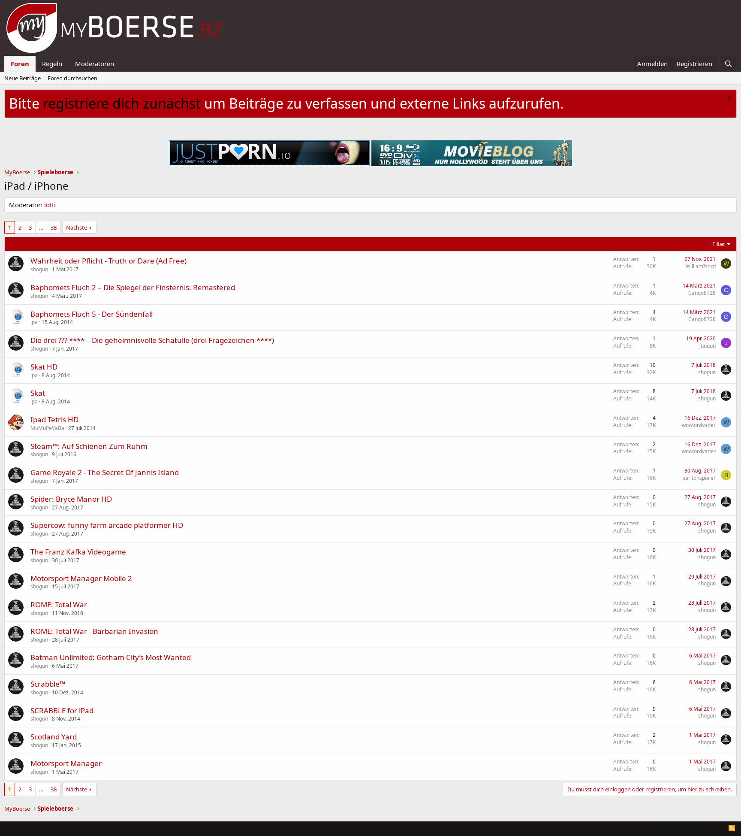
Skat (37, 393)
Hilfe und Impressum (677, 828)
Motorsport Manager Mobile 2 (81, 578)
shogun (39, 269)
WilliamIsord (701, 266)
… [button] (41, 227)
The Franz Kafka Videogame (78, 552)
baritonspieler (699, 478)
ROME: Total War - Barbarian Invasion (94, 631)
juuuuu (707, 345)
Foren (20, 63)
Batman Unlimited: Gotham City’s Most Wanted (110, 657)
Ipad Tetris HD (54, 419)
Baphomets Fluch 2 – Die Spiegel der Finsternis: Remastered (132, 287)
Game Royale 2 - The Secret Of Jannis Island (104, 472)
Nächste (76, 227)
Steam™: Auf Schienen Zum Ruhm (89, 446)
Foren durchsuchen (72, 78)
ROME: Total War (58, 604)
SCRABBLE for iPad (61, 710)
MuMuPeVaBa (47, 428)
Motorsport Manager (66, 763)
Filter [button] (718, 244)
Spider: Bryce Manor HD (71, 499)
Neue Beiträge (22, 78)
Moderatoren (94, 63)
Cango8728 (702, 293)
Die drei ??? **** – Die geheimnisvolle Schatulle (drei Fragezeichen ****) (152, 340)
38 (54, 227)
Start (716, 828)
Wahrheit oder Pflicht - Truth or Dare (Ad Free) (108, 261)
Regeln (52, 63)
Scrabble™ (47, 684)
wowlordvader (699, 425)
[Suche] (728, 64)
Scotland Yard (53, 737)
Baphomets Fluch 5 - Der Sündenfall (91, 314)
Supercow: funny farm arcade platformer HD (106, 525)
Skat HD (43, 367)
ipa (34, 322)
